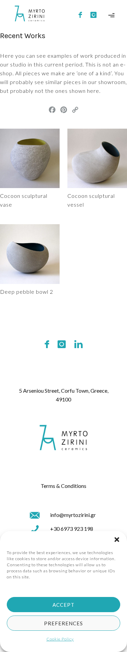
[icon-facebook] (82, 15)
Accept (63, 605)
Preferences (63, 623)
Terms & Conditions (63, 486)
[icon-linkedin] (78, 344)
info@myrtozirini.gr (73, 515)
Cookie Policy (60, 639)
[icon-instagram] (93, 15)
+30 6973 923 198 (71, 528)
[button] (116, 539)
